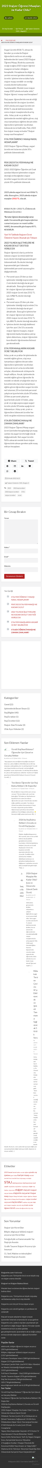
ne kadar (28, 1178)
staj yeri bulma (8, 1193)
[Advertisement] (21, 665)
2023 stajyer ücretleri (12, 492)
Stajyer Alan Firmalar (13, 725)
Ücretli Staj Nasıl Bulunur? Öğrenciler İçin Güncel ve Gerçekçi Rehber (19, 752)
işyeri (12, 1175)
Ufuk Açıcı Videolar (12, 729)
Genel (6, 704)
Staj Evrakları (10, 716)
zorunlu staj (20, 1205)
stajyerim (17, 1193)
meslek (31, 1175)
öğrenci (7, 1208)
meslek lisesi (8, 1178)
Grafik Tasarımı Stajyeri (10, 1376)
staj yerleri (26, 1193)
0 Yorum (24, 758)
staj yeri (26, 1190)
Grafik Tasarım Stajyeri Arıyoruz (18, 1246)
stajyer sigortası (27, 1196)
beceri (10, 1172)
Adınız (7, 547)
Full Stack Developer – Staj (11, 1373)
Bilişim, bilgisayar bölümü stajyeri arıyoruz (18, 1352)
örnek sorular (28, 1205)
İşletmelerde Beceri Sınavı (15, 708)
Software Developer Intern (11, 1358)
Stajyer (7, 1227)
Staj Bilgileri (9, 712)
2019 (6, 1172)
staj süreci (12, 1190)
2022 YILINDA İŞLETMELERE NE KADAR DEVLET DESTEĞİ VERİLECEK (23, 615)
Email (6, 557)
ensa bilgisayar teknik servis (12, 1385)
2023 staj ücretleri (19, 488)
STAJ (23, 492)
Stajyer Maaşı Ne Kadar (16, 1196)
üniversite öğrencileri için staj (24, 1208)
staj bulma (12, 1186)
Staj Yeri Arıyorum (8, 1379)
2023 (9, 488)
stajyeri (34, 1190)
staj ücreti (7, 1202)
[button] (36, 1461)
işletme (7, 1175)
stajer (31, 1186)
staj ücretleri (16, 1202)
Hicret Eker (19, 1227)
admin (10, 18)
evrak (22, 1172)
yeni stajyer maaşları (10, 1205)
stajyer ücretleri (10, 495)
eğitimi (27, 1172)
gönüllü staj (33, 1172)
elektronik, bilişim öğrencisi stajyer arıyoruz (18, 1346)
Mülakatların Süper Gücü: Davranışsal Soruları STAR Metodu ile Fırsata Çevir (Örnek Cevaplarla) (19, 1425)
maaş (26, 1175)
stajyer (19, 1189)
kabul (15, 1175)
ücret (19, 495)
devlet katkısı (17, 1172)
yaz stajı (33, 1202)
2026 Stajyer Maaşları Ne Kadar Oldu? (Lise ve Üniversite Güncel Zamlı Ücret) (31, 883)
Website (7, 566)
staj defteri (18, 1186)
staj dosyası (25, 1186)
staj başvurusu (17, 1183)
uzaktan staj (26, 1202)
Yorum (6, 518)
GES (3, 1382)
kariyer (21, 1175)
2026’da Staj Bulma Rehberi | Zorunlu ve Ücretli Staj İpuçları (27, 823)
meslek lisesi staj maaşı (19, 1178)
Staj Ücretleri (8, 29)
